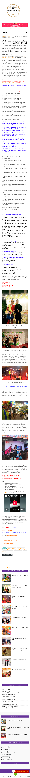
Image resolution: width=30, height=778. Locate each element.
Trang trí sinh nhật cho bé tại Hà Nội (9, 704)
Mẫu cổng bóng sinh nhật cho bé (10, 540)
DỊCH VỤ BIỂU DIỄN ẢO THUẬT (9, 699)
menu (9, 36)
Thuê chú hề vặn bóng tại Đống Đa (19, 659)
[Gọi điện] (15, 774)
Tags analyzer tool (6, 567)
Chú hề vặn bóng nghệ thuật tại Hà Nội (10, 697)
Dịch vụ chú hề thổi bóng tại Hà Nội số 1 (19, 576)
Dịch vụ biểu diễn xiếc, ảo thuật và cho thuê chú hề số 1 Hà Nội (19, 586)
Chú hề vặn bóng (11, 548)
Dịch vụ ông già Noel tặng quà (7, 752)
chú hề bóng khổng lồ (5, 759)
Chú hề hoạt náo (4, 747)
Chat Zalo (9, 776)
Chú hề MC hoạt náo (8, 549)
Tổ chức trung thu (5, 757)
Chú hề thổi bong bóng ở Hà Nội (8, 696)
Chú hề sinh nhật (4, 749)
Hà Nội (13, 57)
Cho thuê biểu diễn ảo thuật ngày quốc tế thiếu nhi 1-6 (19, 597)
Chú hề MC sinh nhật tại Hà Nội (8, 694)
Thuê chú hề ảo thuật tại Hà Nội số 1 (19, 617)
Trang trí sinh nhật (5, 756)
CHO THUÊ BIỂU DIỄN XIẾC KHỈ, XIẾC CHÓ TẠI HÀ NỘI (19, 649)
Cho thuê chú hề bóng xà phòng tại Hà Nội (10, 692)
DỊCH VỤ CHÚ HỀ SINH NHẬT (18, 669)
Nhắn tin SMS (27, 776)
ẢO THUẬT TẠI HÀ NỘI (7, 708)
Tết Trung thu (11, 82)
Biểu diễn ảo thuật (6, 691)
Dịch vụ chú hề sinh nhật (9, 543)
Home (4, 36)
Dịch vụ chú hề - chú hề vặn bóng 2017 (20, 627)
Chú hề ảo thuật (18, 549)
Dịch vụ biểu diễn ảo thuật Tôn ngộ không (19, 639)
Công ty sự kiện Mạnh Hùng (12, 535)
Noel (6, 492)
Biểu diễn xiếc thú (6, 689)
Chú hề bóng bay (4, 746)
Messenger (21, 776)
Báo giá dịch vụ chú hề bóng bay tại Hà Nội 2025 (20, 607)
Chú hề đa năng (21, 548)
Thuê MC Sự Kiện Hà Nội (7, 701)
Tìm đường (3, 776)
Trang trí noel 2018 (5, 754)
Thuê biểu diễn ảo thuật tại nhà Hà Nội (10, 703)
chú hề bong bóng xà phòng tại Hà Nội (10, 706)
